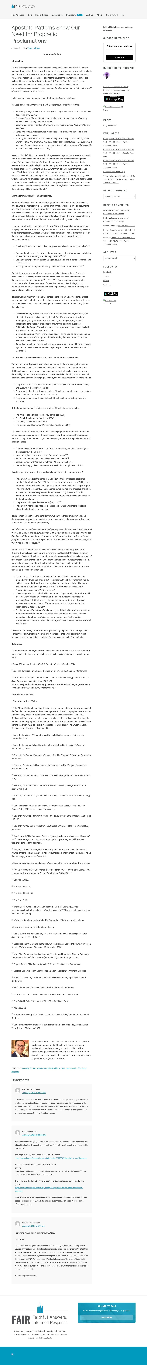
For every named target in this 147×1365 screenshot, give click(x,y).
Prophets (15, 1072)
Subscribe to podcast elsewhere (116, 90)
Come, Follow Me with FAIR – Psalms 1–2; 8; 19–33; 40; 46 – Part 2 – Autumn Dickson (118, 142)
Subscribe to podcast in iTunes (115, 87)
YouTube (106, 285)
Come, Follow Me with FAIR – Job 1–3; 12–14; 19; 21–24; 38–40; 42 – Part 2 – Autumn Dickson (119, 179)
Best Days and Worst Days (114, 172)
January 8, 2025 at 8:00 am (33, 1226)
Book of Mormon (36, 1068)
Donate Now (106, 1317)
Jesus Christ (71, 1068)
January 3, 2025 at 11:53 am (34, 1093)
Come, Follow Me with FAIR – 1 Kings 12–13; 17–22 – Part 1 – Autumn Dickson (119, 241)
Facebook (107, 272)
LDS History (81, 1068)
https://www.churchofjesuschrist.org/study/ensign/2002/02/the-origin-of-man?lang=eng (51, 1158)
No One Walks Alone (126, 226)
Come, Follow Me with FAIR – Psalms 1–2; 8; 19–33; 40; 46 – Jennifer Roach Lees (119, 153)
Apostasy (25, 1068)
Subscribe (119, 57)
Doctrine (62, 1068)
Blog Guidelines (109, 125)
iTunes (106, 281)
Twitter (106, 276)
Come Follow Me (51, 1068)
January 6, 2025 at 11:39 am (34, 1135)
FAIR (34, 6)
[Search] (122, 15)
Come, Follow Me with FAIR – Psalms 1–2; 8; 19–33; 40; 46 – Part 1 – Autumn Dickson (118, 164)
